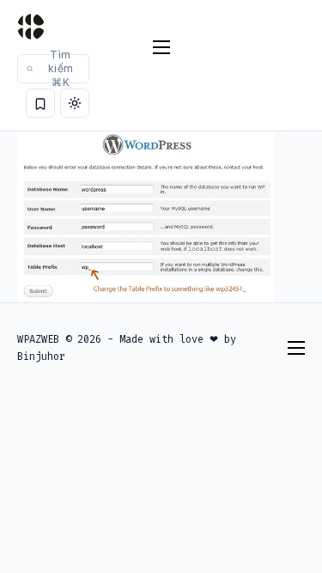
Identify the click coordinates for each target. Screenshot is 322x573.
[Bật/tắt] (74, 103)
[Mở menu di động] (161, 47)
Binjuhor (41, 356)
